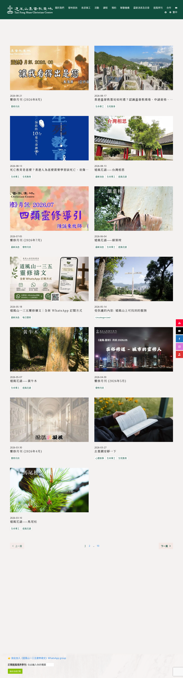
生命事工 (99, 106)
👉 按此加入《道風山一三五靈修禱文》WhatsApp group (37, 658)
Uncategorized (102, 317)
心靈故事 (99, 458)
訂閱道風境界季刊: (17, 664)
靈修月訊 (15, 106)
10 (98, 545)
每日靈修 (26, 317)
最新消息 (99, 176)
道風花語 (122, 176)
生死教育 (111, 106)
